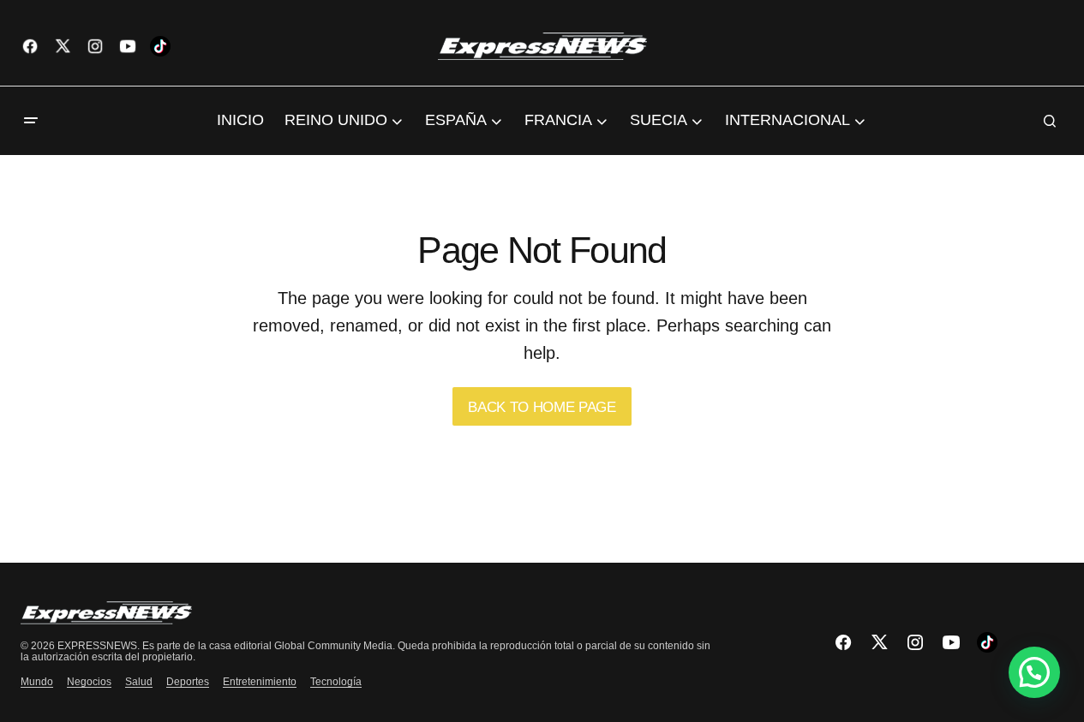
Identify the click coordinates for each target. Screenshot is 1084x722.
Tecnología (336, 682)
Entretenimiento (259, 682)
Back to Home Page (541, 407)
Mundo (37, 682)
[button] (31, 120)
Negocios (89, 682)
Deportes (187, 682)
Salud (139, 682)
